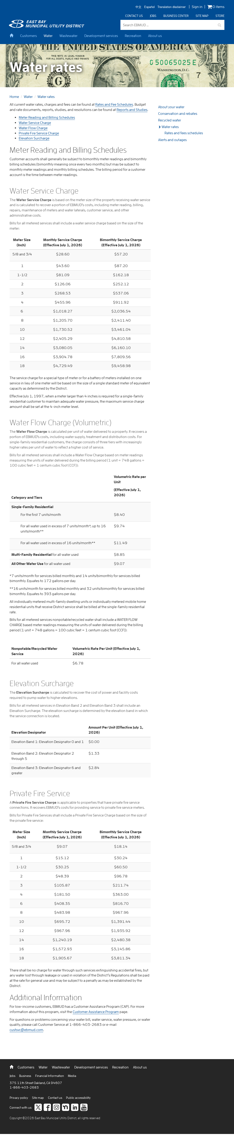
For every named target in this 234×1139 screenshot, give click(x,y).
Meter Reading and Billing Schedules (47, 117)
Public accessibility (78, 1098)
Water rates (46, 96)
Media (72, 1076)
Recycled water (169, 120)
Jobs (153, 16)
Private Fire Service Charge (39, 133)
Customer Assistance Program (96, 1012)
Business (25, 1076)
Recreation (133, 36)
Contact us (134, 16)
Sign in (197, 6)
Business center (176, 16)
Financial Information (50, 1076)
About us (155, 36)
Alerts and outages (172, 140)
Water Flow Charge (33, 128)
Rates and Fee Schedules (114, 104)
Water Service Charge (35, 123)
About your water (171, 107)
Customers (28, 36)
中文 (138, 6)
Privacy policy (19, 1098)
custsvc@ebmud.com (26, 1030)
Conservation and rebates (177, 113)
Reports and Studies (132, 110)
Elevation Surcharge (34, 138)
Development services (101, 36)
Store (219, 16)
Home (14, 96)
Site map (202, 16)
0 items (218, 7)
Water (48, 36)
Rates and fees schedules (184, 133)
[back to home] (47, 26)
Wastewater (68, 36)
